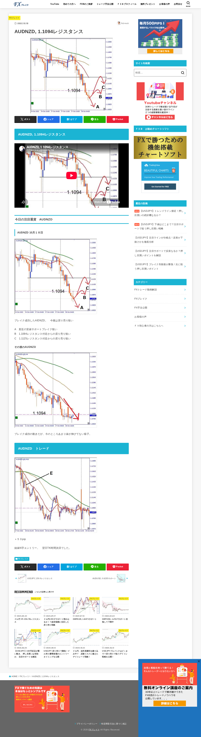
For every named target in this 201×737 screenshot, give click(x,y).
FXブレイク (14, 18)
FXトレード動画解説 (145, 289)
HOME (14, 676)
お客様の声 (164, 4)
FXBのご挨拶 (86, 4)
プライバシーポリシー (86, 724)
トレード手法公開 (105, 4)
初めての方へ (69, 4)
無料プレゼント (148, 4)
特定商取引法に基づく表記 (113, 724)
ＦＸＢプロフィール (126, 4)
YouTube (54, 4)
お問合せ (178, 4)
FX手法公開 (140, 307)
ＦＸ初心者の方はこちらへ (148, 325)
